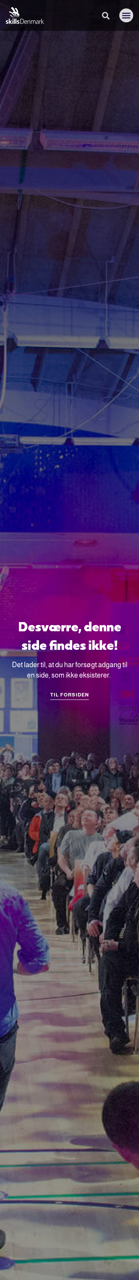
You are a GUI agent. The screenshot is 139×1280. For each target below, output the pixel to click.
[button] (126, 15)
